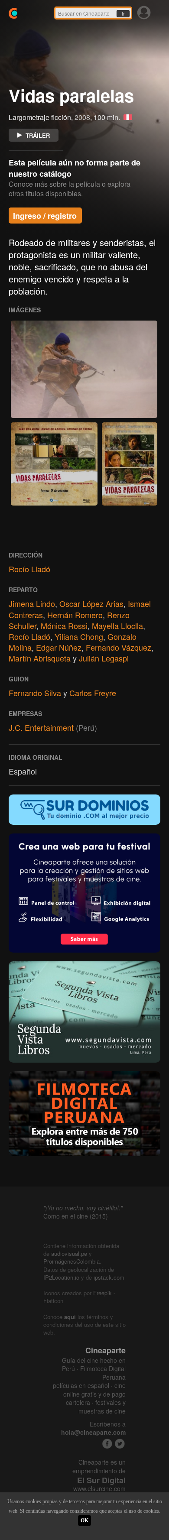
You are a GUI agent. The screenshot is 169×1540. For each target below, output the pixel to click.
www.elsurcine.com (99, 1489)
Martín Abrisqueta (40, 658)
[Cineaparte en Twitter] (119, 1443)
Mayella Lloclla (117, 625)
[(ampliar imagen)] (84, 369)
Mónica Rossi (64, 625)
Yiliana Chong (79, 636)
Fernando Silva (35, 692)
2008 (82, 117)
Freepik (102, 1293)
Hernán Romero (75, 614)
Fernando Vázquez (118, 647)
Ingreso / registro (45, 215)
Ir (123, 14)
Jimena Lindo (32, 603)
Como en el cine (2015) (75, 1216)
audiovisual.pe (69, 1253)
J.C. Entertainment (41, 727)
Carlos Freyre (92, 692)
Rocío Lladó (29, 568)
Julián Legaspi (104, 658)
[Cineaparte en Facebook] (107, 1443)
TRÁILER (38, 135)
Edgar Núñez (58, 647)
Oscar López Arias (91, 603)
